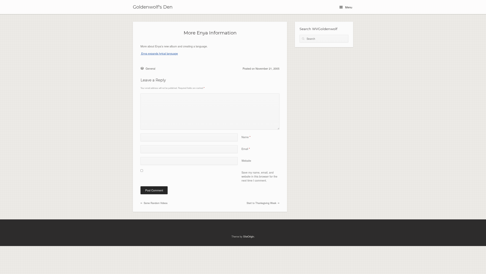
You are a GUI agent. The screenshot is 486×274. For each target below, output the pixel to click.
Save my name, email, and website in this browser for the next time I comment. (259, 176)
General (150, 68)
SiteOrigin (248, 236)
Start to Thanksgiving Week (262, 203)
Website (246, 160)
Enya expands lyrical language (159, 53)
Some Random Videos (155, 203)
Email (245, 149)
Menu (348, 7)
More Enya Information (210, 33)
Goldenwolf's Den (153, 7)
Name (245, 137)
